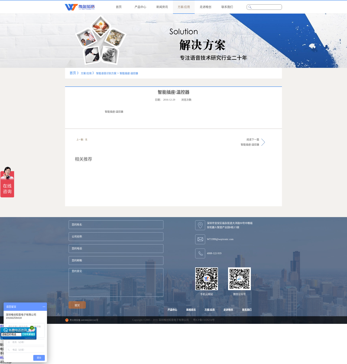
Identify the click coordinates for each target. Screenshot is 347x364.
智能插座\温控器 (129, 73)
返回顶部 (6, 362)
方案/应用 (86, 73)
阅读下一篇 (250, 142)
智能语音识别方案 (106, 73)
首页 (119, 7)
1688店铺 (6, 330)
